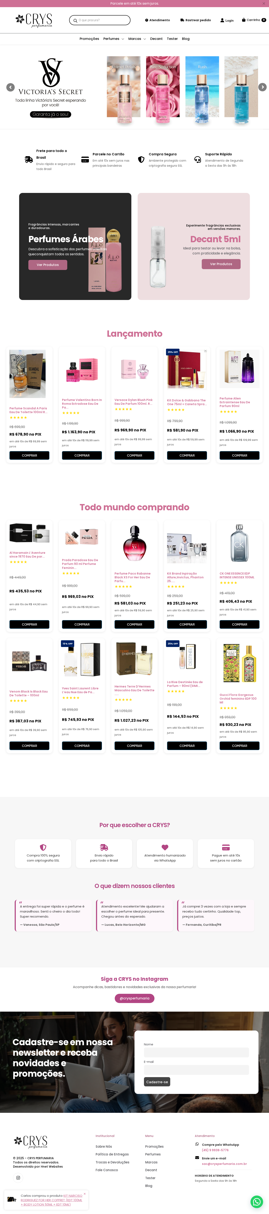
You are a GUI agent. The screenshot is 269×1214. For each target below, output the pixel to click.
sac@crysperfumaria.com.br (224, 1164)
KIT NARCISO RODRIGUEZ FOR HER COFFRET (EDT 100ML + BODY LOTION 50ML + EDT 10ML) (51, 1200)
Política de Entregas (112, 1154)
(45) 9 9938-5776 (215, 1150)
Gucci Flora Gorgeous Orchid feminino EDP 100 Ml (238, 699)
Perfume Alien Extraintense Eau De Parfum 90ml (235, 402)
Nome (148, 1044)
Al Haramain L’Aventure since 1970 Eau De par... (27, 555)
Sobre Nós (104, 1146)
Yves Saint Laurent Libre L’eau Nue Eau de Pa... (80, 690)
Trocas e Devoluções (112, 1162)
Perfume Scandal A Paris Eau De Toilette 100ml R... (28, 410)
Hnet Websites (52, 1166)
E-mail (149, 1062)
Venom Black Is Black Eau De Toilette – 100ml (28, 693)
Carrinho (256, 20)
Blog (148, 1186)
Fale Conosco (107, 1170)
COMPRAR (29, 455)
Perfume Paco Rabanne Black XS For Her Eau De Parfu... (133, 577)
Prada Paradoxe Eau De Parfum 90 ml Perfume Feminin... (80, 564)
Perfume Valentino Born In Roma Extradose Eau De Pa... (82, 404)
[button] (257, 1202)
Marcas (151, 1162)
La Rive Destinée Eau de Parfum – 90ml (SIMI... (185, 684)
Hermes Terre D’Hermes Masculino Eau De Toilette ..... (134, 690)
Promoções (154, 1146)
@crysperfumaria (134, 998)
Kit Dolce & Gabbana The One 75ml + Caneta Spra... (187, 402)
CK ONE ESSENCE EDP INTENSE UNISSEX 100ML (237, 575)
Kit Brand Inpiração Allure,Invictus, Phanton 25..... (185, 577)
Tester (150, 1178)
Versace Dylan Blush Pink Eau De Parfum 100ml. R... (134, 402)
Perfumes (153, 1154)
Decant (151, 1170)
